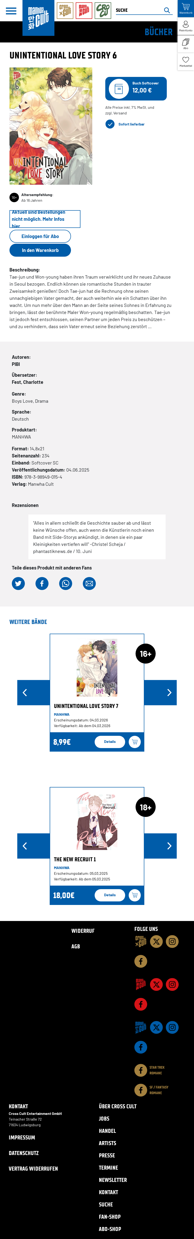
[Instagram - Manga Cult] (172, 984)
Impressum (22, 1137)
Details (110, 741)
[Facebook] (140, 961)
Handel (107, 1130)
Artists (107, 1143)
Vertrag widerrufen (33, 1168)
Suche (106, 1204)
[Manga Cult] (140, 984)
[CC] (140, 941)
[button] (18, 583)
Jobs (104, 1118)
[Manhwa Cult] (140, 1027)
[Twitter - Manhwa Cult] (156, 1027)
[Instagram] (172, 941)
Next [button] (169, 692)
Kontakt (108, 1192)
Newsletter (113, 1179)
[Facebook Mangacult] (140, 1004)
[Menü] (11, 10)
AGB (75, 946)
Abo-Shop (110, 1229)
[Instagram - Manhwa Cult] (172, 1027)
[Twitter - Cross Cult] (156, 941)
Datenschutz (24, 1153)
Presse (107, 1155)
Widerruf (83, 930)
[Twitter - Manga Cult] (156, 984)
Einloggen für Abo (40, 236)
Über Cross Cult (118, 1106)
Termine (108, 1167)
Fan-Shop (110, 1216)
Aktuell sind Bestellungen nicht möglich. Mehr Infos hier (38, 219)
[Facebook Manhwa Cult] (140, 1047)
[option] (97, 693)
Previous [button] (24, 692)
